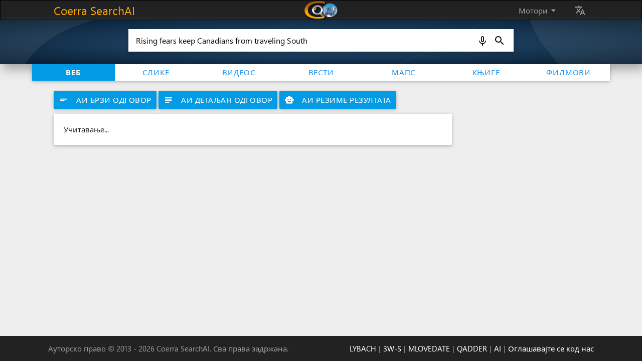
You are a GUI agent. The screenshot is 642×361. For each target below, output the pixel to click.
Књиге (486, 72)
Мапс (403, 72)
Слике (155, 72)
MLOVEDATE (429, 348)
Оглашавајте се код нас (551, 348)
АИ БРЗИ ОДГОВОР (105, 100)
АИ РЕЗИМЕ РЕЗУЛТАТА (337, 100)
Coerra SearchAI (94, 10)
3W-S (392, 348)
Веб (73, 72)
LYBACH (363, 348)
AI (497, 348)
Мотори (539, 10)
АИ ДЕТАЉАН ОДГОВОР (218, 100)
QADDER (472, 348)
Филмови (568, 72)
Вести (321, 72)
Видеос (238, 72)
